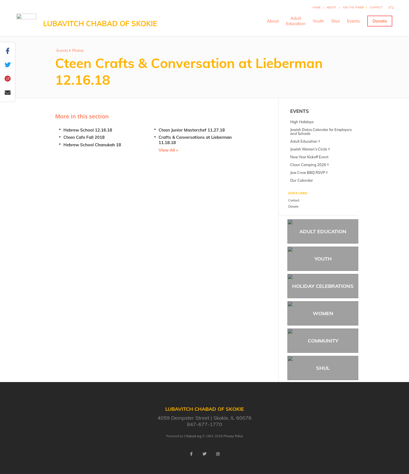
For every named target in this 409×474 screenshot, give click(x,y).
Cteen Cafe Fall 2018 (84, 137)
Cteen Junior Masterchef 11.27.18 (192, 130)
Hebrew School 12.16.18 (87, 130)
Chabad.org (192, 436)
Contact (376, 7)
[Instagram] (218, 454)
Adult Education (322, 231)
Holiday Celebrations (323, 286)
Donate (380, 21)
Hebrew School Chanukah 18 (92, 144)
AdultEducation (295, 21)
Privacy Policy (233, 436)
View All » (168, 150)
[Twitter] (204, 454)
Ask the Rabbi (353, 7)
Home (316, 7)
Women (323, 313)
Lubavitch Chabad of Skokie (100, 23)
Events (353, 21)
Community (323, 340)
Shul (335, 21)
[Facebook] (191, 454)
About (331, 7)
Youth (318, 21)
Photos (77, 50)
